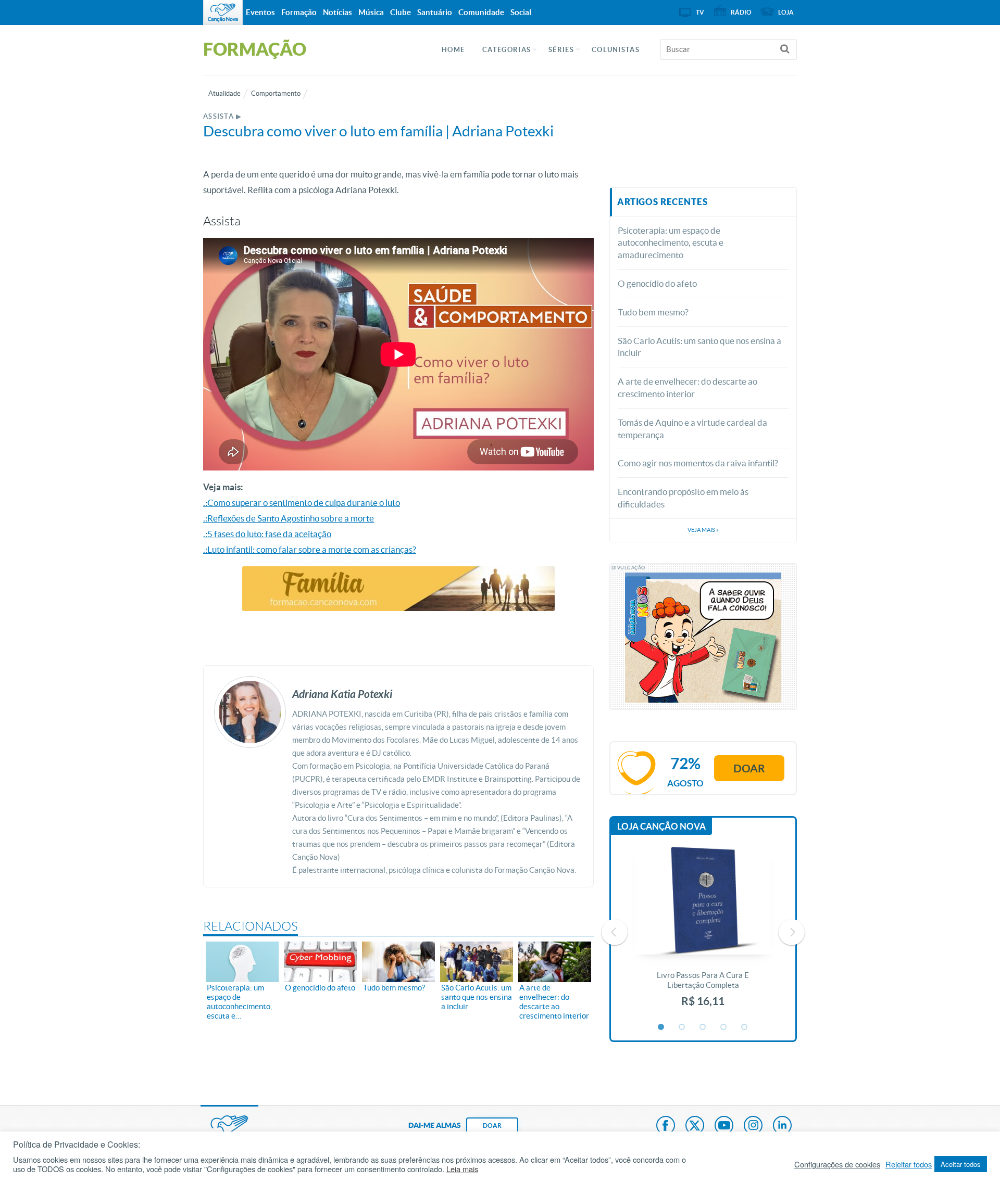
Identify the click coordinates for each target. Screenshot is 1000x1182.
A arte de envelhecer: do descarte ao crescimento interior (687, 387)
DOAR (492, 1125)
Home (453, 50)
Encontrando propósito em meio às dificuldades (683, 498)
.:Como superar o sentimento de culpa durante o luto (301, 502)
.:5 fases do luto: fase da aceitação (267, 534)
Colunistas (616, 50)
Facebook (665, 1126)
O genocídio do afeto (657, 283)
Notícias (337, 12)
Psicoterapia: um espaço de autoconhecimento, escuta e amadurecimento (670, 242)
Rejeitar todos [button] (908, 1164)
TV (700, 12)
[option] (703, 932)
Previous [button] (615, 932)
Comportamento (276, 93)
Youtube (724, 1126)
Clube (400, 12)
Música (371, 12)
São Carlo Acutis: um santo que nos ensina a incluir (699, 347)
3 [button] (703, 1027)
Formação (299, 12)
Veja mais (703, 530)
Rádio (741, 12)
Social (520, 12)
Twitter (694, 1126)
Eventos (260, 12)
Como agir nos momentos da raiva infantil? (698, 463)
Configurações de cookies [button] (837, 1164)
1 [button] (661, 1027)
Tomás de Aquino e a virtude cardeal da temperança (692, 428)
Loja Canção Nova (661, 826)
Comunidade (481, 12)
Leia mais (462, 1169)
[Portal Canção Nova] (223, 12)
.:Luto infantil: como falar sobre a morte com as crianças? (309, 549)
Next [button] (792, 932)
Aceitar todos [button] (961, 1164)
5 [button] (745, 1027)
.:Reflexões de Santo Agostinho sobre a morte (288, 518)
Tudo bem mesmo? (653, 312)
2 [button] (682, 1027)
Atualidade (224, 93)
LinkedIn (782, 1126)
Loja (786, 12)
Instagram (753, 1126)
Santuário (434, 12)
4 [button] (724, 1027)
